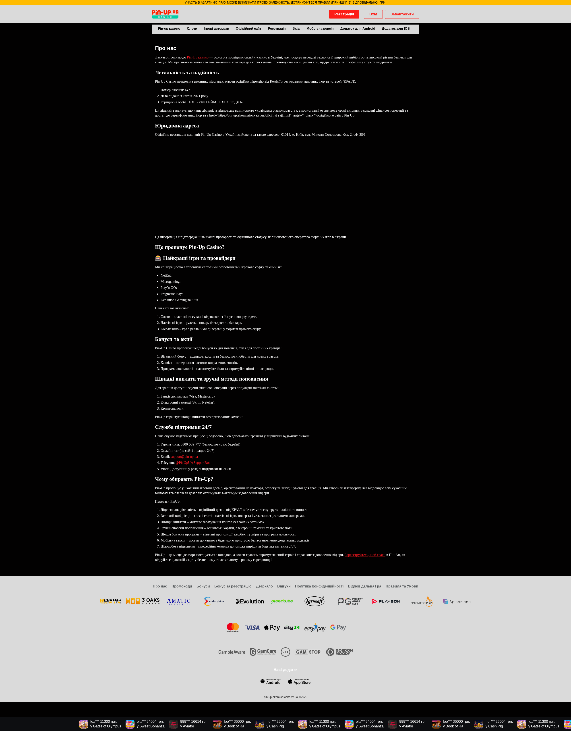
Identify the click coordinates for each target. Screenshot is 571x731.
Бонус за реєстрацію (233, 586)
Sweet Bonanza (143, 726)
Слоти (192, 28)
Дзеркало (264, 586)
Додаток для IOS (396, 28)
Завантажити (402, 14)
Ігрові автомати (216, 28)
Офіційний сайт (248, 28)
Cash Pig (267, 726)
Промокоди (182, 586)
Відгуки (284, 586)
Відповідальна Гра (364, 586)
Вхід (373, 14)
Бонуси (203, 586)
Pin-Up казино (198, 57)
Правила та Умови (402, 586)
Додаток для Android (357, 28)
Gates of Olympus (98, 726)
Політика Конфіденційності (319, 586)
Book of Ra (226, 726)
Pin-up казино (169, 28)
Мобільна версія (320, 28)
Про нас (160, 586)
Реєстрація (344, 14)
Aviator (179, 726)
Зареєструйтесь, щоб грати (365, 555)
